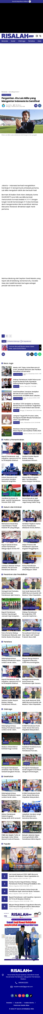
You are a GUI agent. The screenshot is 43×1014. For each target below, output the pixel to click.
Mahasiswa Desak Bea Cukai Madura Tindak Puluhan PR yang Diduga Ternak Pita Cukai (10, 526)
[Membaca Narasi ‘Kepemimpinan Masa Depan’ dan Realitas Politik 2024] (7, 431)
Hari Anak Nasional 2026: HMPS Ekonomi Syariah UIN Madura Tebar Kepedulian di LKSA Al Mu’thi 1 (31, 593)
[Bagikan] (39, 105)
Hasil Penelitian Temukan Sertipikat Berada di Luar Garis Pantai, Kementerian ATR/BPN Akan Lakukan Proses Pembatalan (26, 395)
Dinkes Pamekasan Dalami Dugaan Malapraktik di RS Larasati (11, 816)
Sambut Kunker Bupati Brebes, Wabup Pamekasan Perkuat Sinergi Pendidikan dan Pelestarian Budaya (30, 458)
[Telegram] (36, 354)
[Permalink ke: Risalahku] (4, 105)
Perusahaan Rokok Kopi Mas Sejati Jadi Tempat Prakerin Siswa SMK (31, 635)
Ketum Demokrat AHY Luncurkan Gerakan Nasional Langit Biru (9, 479)
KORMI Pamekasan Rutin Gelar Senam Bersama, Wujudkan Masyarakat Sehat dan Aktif (31, 728)
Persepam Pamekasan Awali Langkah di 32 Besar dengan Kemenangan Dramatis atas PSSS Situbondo (31, 770)
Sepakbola (27, 341)
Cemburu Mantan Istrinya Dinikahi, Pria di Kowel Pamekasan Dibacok (11, 568)
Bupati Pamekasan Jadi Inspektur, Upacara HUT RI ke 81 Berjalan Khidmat (11, 458)
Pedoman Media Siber (21, 1005)
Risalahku (9, 105)
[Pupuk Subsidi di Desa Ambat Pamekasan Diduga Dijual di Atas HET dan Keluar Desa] (11, 537)
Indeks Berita (29, 1003)
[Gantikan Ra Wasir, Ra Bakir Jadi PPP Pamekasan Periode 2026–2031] (11, 490)
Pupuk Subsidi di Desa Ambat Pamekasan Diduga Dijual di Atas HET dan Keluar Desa (11, 547)
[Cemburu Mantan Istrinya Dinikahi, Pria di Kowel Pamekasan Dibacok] (11, 558)
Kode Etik (18, 1003)
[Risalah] (18, 36)
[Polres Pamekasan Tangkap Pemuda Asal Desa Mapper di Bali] (31, 558)
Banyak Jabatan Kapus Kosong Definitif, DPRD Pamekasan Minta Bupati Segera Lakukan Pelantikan (31, 837)
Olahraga (16, 422)
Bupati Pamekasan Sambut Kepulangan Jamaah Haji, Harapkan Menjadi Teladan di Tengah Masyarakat (10, 614)
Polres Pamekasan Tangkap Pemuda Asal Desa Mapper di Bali (30, 568)
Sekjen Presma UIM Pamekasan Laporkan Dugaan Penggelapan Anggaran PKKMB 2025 (30, 547)
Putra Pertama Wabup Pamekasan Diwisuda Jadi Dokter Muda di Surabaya (11, 635)
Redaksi (9, 1003)
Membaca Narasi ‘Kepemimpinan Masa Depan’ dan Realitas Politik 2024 (27, 430)
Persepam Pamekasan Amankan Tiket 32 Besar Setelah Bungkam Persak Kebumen (11, 770)
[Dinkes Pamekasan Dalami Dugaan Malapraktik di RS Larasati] (11, 806)
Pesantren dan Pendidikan (31, 540)
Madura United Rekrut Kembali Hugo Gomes (10, 748)
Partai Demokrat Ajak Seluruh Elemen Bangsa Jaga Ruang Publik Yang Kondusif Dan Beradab (31, 500)
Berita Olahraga (14, 341)
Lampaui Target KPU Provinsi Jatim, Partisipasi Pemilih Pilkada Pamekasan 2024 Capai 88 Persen (27, 418)
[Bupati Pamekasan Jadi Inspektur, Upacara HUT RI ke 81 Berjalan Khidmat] (11, 448)
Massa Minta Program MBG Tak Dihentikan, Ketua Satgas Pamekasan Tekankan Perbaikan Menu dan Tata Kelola (31, 479)
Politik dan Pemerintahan (10, 473)
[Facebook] (28, 354)
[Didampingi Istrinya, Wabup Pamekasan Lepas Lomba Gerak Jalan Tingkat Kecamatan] (11, 651)
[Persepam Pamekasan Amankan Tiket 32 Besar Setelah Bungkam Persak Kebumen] (11, 760)
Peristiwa (16, 386)
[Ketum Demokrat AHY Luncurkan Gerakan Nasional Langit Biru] (11, 469)
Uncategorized (6, 95)
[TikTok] (30, 995)
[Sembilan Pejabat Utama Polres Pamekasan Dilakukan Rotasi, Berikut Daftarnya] (31, 516)
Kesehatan (27, 721)
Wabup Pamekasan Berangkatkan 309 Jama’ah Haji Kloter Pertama (29, 614)
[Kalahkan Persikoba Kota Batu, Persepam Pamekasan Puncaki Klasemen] (31, 739)
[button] (37, 36)
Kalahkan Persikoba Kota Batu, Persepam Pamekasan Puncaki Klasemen (31, 749)
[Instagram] (19, 995)
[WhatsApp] (39, 354)
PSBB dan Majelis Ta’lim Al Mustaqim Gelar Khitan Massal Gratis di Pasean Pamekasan (11, 837)
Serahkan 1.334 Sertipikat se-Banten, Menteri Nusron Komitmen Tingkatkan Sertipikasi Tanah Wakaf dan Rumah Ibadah (27, 407)
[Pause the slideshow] (35, 936)
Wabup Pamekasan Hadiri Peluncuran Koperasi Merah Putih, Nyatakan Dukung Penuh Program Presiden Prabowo (27, 382)
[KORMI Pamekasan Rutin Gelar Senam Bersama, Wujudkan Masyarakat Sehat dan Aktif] (31, 718)
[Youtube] (23, 995)
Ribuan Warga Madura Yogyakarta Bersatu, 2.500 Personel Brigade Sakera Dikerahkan (30, 660)
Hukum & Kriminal (29, 519)
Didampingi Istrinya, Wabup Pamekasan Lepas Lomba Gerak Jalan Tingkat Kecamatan (11, 660)
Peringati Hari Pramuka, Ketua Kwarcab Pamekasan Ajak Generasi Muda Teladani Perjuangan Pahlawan (11, 593)
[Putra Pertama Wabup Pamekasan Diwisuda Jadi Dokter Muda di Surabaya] (11, 625)
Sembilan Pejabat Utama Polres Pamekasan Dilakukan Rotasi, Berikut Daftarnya (31, 526)
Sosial (25, 810)
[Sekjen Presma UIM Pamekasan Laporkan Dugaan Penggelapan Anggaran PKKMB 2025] (31, 537)
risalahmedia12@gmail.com (23, 987)
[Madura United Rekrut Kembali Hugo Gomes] (11, 739)
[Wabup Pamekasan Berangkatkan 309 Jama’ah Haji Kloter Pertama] (31, 604)
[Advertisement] (22, 7)
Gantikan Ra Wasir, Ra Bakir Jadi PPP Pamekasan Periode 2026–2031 (11, 500)
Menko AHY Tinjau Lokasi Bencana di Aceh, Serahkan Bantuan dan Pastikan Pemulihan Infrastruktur (27, 369)
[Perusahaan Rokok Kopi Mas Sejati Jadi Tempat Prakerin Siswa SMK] (31, 625)
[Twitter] (32, 354)
